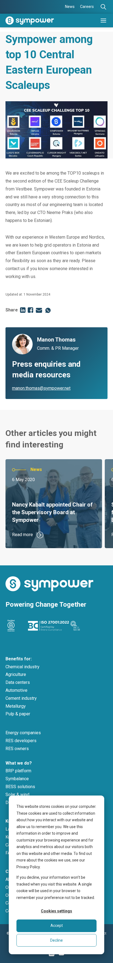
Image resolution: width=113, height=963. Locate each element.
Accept (56, 925)
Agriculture (15, 674)
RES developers (20, 740)
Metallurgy (15, 706)
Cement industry (21, 698)
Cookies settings (56, 911)
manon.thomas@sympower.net (41, 388)
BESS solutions (20, 786)
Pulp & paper (17, 713)
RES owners (17, 748)
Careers (87, 6)
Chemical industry (22, 666)
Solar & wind (17, 794)
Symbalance (17, 778)
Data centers (17, 682)
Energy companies (23, 732)
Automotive (16, 690)
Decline (56, 940)
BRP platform (18, 770)
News (70, 6)
